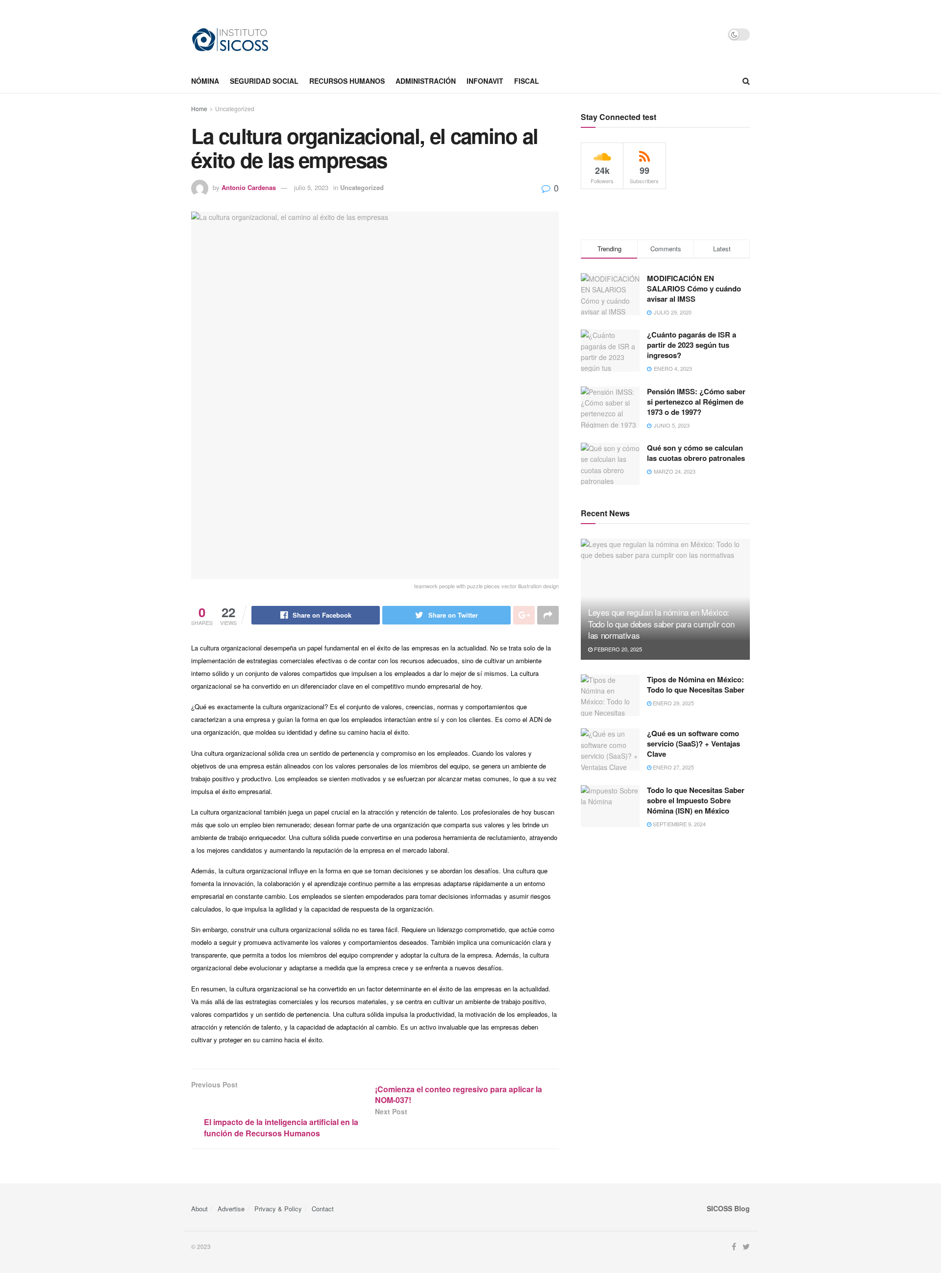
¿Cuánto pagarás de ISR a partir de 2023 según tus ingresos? (691, 344)
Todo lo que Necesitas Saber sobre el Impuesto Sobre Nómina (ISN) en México (695, 800)
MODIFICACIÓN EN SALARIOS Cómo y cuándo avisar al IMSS (694, 288)
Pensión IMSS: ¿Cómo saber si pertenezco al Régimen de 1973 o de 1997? (696, 401)
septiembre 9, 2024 (678, 824)
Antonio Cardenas (249, 187)
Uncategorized (234, 108)
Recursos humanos (347, 81)
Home (199, 108)
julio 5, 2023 (311, 187)
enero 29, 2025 (672, 703)
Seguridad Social (264, 81)
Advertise (231, 1208)
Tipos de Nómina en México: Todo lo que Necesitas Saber (695, 684)
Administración (426, 81)
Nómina (205, 81)
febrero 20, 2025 (617, 649)
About (199, 1208)
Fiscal (526, 81)
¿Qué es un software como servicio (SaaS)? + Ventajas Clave (693, 743)
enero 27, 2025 (672, 767)
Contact (323, 1208)
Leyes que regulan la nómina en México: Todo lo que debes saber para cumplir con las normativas (661, 624)
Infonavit (485, 81)
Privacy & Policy (278, 1208)
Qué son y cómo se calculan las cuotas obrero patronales (696, 452)
